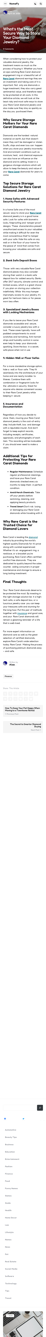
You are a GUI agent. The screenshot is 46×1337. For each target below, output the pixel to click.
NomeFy (14, 3)
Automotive (10, 1130)
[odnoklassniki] (10, 699)
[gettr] (26, 699)
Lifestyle (9, 1232)
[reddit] (31, 694)
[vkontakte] (5, 699)
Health (8, 1210)
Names (8, 1239)
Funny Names (11, 1188)
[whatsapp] (15, 699)
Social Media (11, 1269)
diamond (33, 537)
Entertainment (12, 1159)
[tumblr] (26, 694)
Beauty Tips (11, 1137)
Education (10, 1152)
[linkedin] (21, 694)
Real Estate (10, 1261)
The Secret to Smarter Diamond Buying (25, 725)
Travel (8, 1298)
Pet (6, 1254)
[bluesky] (31, 699)
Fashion (8, 1166)
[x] (5, 694)
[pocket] (36, 694)
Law (7, 1225)
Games (8, 1195)
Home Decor (11, 1217)
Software (9, 1276)
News (7, 1247)
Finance (8, 676)
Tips (7, 1291)
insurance (22, 613)
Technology (11, 1283)
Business (9, 1144)
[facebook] (10, 694)
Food (7, 1181)
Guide (8, 1203)
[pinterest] (15, 694)
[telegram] (21, 699)
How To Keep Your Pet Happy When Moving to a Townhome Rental (22, 709)
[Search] (40, 1108)
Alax (10, 11)
